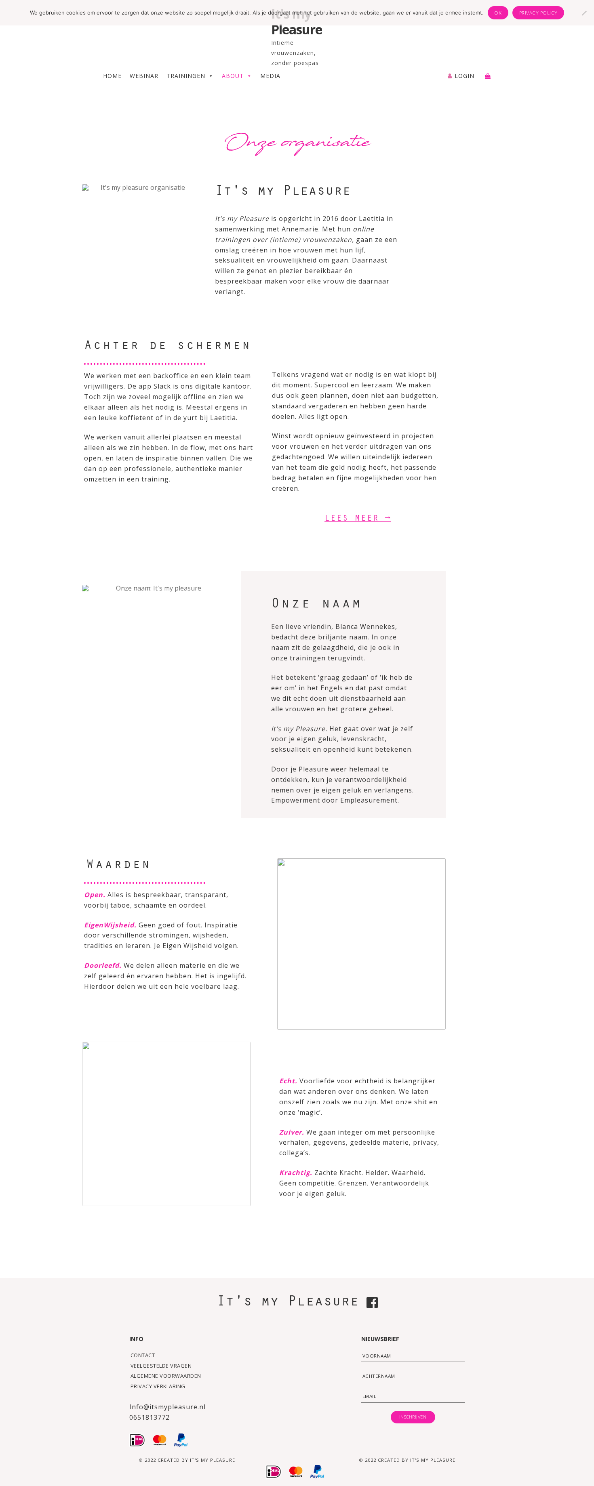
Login (464, 76)
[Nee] (584, 13)
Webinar (144, 76)
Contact (143, 1355)
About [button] (233, 76)
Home (112, 76)
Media (270, 76)
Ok (497, 12)
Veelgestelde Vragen (161, 1365)
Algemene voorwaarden (166, 1375)
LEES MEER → (357, 519)
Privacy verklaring (158, 1386)
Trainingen (185, 76)
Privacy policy (538, 12)
